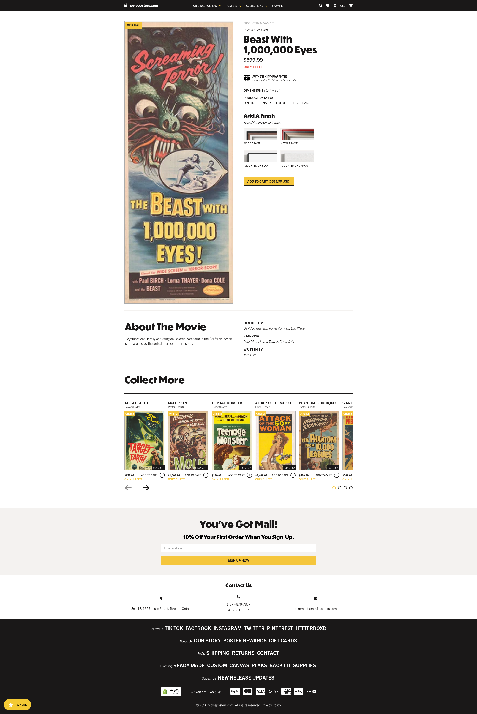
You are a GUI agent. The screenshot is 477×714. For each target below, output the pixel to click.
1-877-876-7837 (238, 604)
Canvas (239, 665)
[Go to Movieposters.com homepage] (141, 5)
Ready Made (189, 665)
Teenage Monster (227, 403)
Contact (268, 652)
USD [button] (342, 5)
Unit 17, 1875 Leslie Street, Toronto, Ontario (161, 608)
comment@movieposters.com (316, 608)
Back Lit (280, 665)
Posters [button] (231, 5)
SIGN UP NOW (238, 560)
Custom (217, 665)
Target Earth (136, 403)
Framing (278, 5)
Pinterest (280, 628)
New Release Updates (246, 677)
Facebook (198, 628)
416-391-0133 (238, 610)
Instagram (228, 628)
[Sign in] (335, 6)
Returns (243, 652)
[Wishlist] (328, 6)
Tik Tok (174, 628)
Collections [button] (254, 5)
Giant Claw (352, 403)
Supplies (304, 665)
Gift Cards (283, 640)
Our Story (207, 640)
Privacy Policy (271, 705)
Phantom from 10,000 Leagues (325, 403)
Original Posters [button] (205, 5)
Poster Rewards (245, 640)
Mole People (178, 403)
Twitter (254, 628)
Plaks (259, 665)
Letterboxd (311, 628)
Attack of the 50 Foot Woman (280, 403)
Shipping (217, 652)
